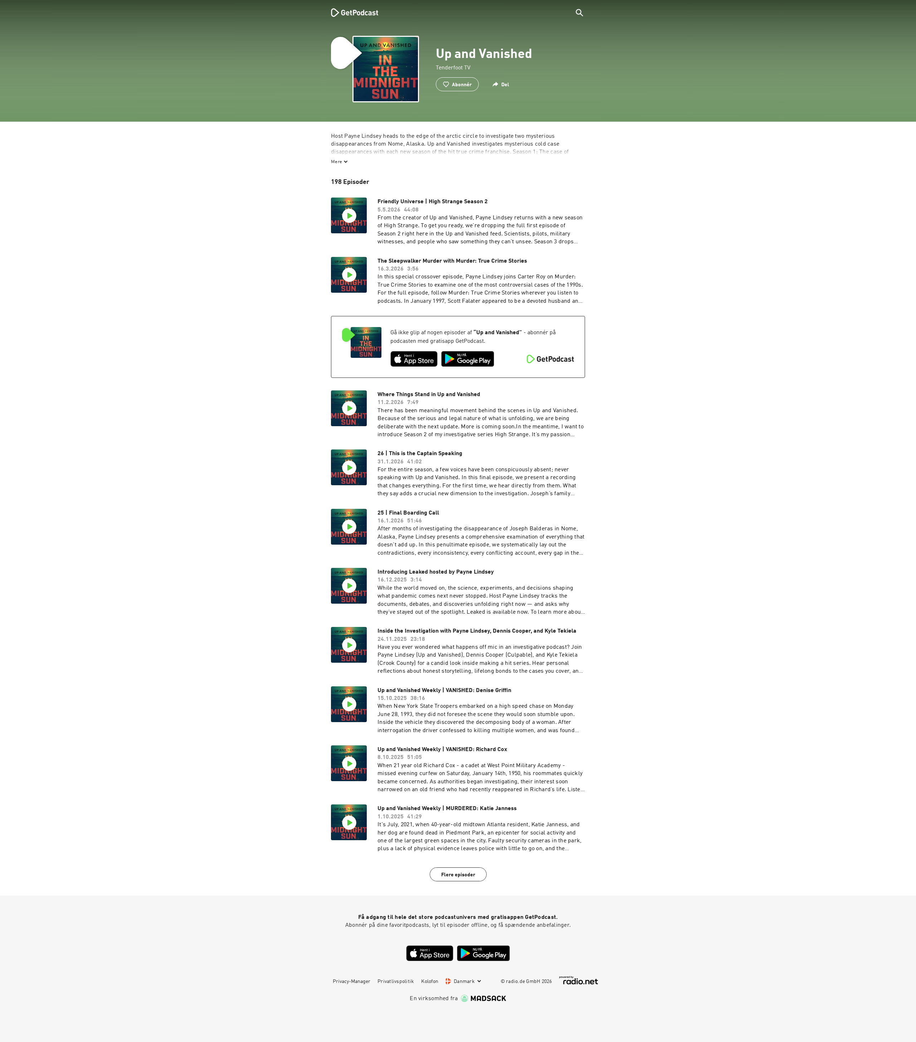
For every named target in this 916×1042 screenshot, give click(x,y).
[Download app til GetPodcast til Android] (467, 359)
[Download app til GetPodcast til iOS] (414, 359)
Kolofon (429, 981)
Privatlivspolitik (395, 981)
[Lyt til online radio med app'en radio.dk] (578, 980)
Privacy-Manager (351, 981)
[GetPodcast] (350, 12)
